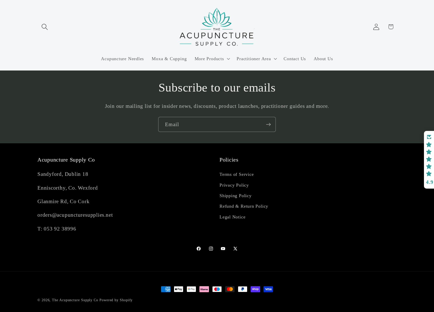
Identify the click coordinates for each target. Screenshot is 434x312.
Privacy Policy (234, 185)
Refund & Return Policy (244, 206)
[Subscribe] (268, 124)
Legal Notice (232, 216)
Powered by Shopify (116, 300)
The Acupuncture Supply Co (75, 300)
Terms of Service (237, 174)
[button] (44, 27)
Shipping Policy (236, 195)
